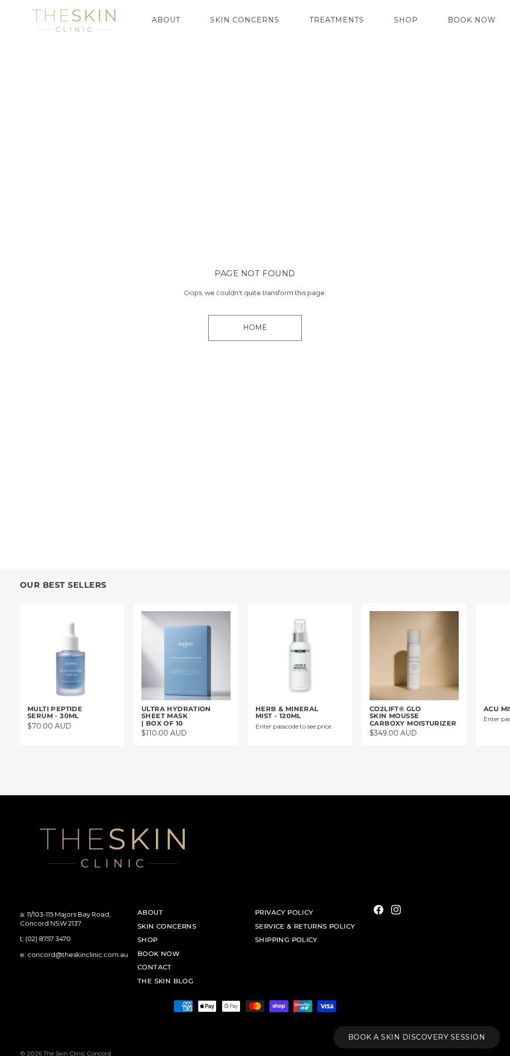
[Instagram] (396, 910)
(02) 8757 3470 (48, 939)
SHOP (147, 940)
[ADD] (101, 685)
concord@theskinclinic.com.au (77, 954)
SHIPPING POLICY (286, 940)
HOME (255, 327)
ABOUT (150, 912)
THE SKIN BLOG (165, 981)
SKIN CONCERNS (166, 926)
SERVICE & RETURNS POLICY (305, 926)
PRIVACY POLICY (284, 912)
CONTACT (154, 967)
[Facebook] (378, 910)
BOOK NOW (158, 953)
